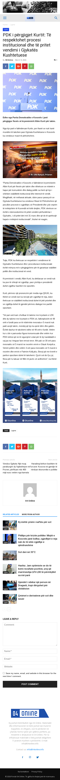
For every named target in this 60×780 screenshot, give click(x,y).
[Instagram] (30, 757)
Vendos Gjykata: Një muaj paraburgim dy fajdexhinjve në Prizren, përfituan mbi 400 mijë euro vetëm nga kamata (16, 468)
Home (5, 24)
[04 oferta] (30, 425)
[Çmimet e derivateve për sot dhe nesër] (10, 599)
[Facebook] (22, 757)
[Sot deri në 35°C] (10, 555)
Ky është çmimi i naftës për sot (34, 522)
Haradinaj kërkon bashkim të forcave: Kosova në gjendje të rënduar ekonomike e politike (43, 466)
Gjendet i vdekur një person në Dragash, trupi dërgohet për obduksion (34, 585)
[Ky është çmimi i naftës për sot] (10, 525)
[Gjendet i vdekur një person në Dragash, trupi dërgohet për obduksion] (10, 585)
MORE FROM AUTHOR (31, 514)
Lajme (12, 24)
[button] (56, 18)
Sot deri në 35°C (27, 552)
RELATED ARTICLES (11, 514)
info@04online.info (35, 749)
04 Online (9, 60)
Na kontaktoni (23, 771)
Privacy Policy (37, 771)
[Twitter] (37, 757)
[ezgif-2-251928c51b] (30, 240)
